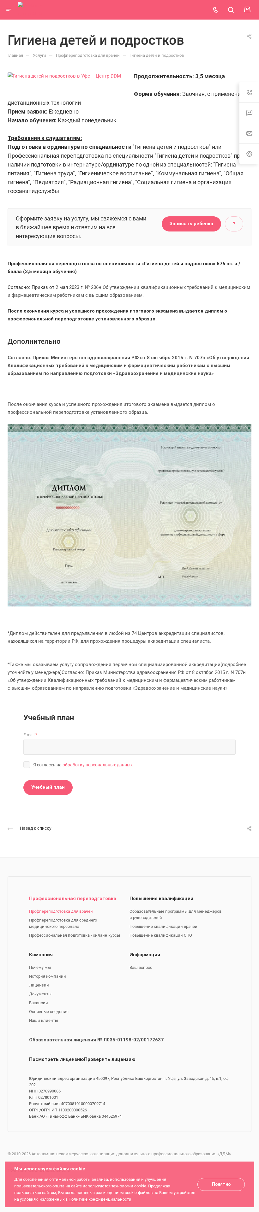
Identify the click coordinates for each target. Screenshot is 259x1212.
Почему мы (40, 967)
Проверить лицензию (110, 1059)
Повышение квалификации (161, 898)
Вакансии (38, 1002)
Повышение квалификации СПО (161, 935)
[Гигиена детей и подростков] (64, 76)
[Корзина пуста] (247, 10)
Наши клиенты (43, 1020)
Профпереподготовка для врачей (61, 911)
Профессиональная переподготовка (72, 898)
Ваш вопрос (141, 967)
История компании (47, 976)
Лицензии (39, 985)
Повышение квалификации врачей (163, 926)
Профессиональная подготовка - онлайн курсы (74, 935)
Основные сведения (49, 1011)
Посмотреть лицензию (56, 1059)
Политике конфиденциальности (100, 1199)
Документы (40, 994)
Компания (41, 954)
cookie (140, 1186)
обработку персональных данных (98, 764)
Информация (145, 954)
